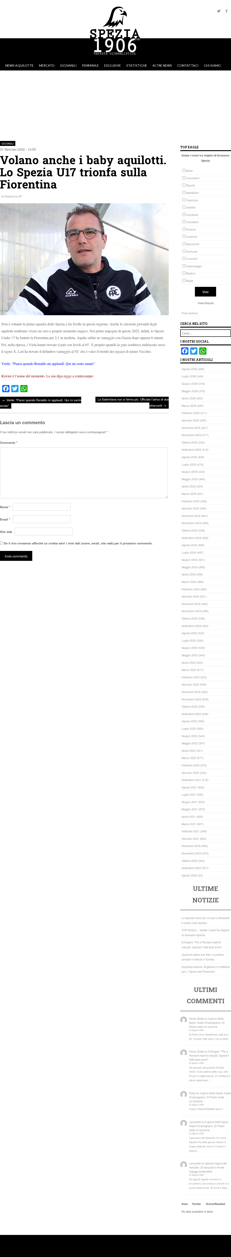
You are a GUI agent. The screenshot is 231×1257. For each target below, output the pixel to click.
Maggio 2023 (190, 655)
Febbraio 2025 (191, 501)
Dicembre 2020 (191, 846)
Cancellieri (192, 178)
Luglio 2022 (189, 728)
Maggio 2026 (190, 391)
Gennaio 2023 (190, 684)
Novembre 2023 (191, 611)
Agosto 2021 (189, 787)
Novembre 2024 (191, 523)
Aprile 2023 (189, 662)
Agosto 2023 (189, 633)
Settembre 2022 (191, 714)
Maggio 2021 (190, 809)
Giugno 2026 (190, 383)
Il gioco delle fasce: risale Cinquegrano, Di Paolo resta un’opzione (207, 1022)
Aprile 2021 (189, 816)
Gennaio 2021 (190, 838)
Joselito (191, 207)
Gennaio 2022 (190, 773)
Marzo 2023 (189, 670)
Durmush (191, 251)
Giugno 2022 (190, 736)
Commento (8, 442)
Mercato (47, 65)
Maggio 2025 (190, 479)
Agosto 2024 (189, 545)
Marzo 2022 (189, 758)
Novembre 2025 (191, 435)
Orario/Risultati (215, 1204)
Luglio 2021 (189, 794)
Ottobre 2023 (190, 618)
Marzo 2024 (189, 582)
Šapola (190, 185)
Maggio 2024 (190, 567)
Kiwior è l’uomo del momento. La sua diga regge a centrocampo (47, 376)
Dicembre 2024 (191, 516)
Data (185, 1204)
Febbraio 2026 (191, 413)
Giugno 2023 (190, 648)
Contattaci (188, 65)
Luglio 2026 (189, 376)
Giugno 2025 (190, 471)
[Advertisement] (115, 104)
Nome (5, 507)
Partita (196, 1204)
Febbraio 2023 (191, 677)
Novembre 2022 (191, 699)
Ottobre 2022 (190, 706)
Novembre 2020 (191, 853)
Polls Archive (190, 313)
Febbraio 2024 (191, 589)
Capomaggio (194, 266)
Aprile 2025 (189, 486)
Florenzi (191, 229)
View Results (206, 303)
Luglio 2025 (189, 464)
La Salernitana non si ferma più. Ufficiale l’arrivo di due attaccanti (133, 402)
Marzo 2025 (189, 494)
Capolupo (192, 200)
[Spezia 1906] (115, 58)
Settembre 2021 (191, 780)
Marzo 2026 (189, 406)
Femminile (90, 65)
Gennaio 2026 (190, 420)
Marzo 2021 (189, 824)
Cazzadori (192, 222)
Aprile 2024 (189, 574)
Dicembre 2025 (191, 428)
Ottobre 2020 (190, 861)
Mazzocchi (192, 244)
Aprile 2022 (189, 750)
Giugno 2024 (190, 560)
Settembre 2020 (191, 868)
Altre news (162, 65)
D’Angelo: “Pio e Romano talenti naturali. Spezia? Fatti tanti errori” (209, 1055)
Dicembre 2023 (191, 604)
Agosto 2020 (189, 875)
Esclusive (112, 65)
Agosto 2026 (189, 369)
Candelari (192, 215)
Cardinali (191, 236)
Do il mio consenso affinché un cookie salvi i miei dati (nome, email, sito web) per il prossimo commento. (78, 543)
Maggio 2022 (190, 743)
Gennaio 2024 (190, 596)
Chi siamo (212, 65)
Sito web (6, 532)
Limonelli (191, 258)
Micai (189, 170)
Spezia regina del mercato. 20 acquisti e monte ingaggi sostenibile (208, 1167)
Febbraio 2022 (191, 765)
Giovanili (68, 65)
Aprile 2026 (189, 398)
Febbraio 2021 (191, 831)
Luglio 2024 (189, 552)
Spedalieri (192, 193)
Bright (189, 281)
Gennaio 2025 (190, 508)
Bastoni (190, 273)
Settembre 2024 (191, 538)
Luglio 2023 (189, 640)
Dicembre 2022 (191, 692)
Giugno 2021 (190, 802)
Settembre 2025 (191, 449)
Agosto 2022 (189, 721)
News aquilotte (19, 65)
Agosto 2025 (189, 457)
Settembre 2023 (191, 626)
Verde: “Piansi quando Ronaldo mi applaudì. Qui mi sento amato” (48, 363)
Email (5, 519)
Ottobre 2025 (190, 442)
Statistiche (136, 65)
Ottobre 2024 (190, 530)
